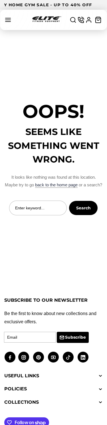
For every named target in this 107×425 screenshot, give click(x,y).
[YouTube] (53, 357)
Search (83, 208)
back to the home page (56, 184)
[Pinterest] (38, 357)
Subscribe (75, 337)
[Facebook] (10, 357)
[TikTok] (68, 357)
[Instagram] (23, 357)
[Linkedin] (83, 357)
